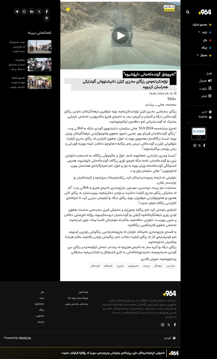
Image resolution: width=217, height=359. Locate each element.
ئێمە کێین (83, 292)
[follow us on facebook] (174, 325)
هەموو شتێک (199, 25)
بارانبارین (171, 266)
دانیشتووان (133, 266)
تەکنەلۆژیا (39, 304)
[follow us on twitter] (168, 325)
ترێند (204, 32)
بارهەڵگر (158, 266)
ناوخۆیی (40, 316)
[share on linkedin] (31, 11)
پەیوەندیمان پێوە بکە (78, 298)
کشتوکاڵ (108, 266)
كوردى (167, 338)
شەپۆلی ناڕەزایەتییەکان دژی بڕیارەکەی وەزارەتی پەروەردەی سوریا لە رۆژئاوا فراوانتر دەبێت (113, 353)
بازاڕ (205, 40)
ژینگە (204, 48)
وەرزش (40, 322)
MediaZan (25, 338)
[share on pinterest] (46, 18)
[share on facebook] (46, 11)
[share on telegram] (16, 11)
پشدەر (146, 266)
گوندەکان (95, 266)
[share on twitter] (39, 11)
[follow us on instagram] (162, 325)
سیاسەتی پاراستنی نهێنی (76, 304)
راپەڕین (120, 266)
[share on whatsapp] (24, 11)
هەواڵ (203, 55)
